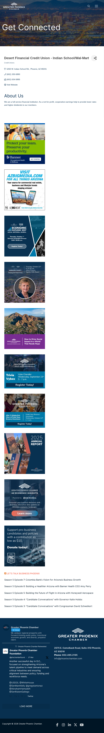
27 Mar (30, 657)
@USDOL (14, 682)
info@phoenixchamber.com (68, 658)
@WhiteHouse (27, 682)
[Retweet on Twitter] (16, 646)
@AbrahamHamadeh (19, 688)
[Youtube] (82, 725)
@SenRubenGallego (19, 691)
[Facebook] (57, 725)
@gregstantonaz (34, 685)
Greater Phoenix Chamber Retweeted (32, 646)
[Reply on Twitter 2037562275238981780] (11, 696)
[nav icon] (96, 6)
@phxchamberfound (17, 657)
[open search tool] (88, 6)
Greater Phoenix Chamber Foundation (23, 652)
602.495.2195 (69, 655)
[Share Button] (94, 58)
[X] (75, 725)
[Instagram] (63, 725)
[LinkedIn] (69, 725)
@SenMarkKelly (17, 685)
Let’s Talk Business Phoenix (23, 573)
